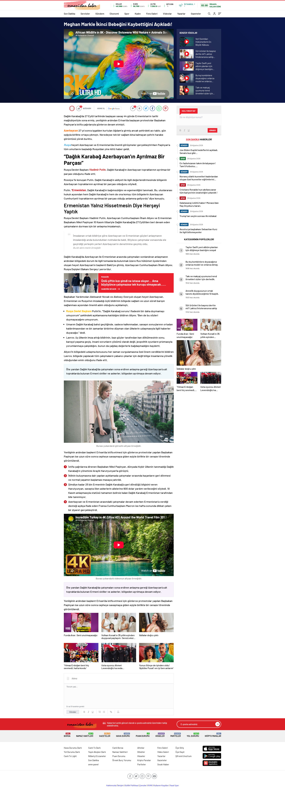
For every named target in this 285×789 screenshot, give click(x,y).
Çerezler (143, 785)
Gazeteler (196, 13)
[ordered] (100, 712)
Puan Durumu (143, 735)
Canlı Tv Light (70, 756)
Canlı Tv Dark (94, 747)
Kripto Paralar (213, 735)
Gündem (99, 13)
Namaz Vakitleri (84, 735)
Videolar (167, 13)
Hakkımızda (111, 785)
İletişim (120, 785)
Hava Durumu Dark (73, 747)
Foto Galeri (151, 13)
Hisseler (160, 735)
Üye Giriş (179, 747)
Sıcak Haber (163, 764)
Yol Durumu (193, 735)
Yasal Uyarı (174, 785)
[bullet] (104, 712)
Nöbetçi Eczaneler (97, 756)
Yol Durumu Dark (72, 752)
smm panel (93, 764)
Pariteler (175, 735)
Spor (126, 13)
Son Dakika (69, 13)
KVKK (150, 785)
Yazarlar (181, 13)
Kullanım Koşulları (161, 785)
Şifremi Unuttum (183, 756)
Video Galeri (163, 752)
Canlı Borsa (117, 747)
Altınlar (140, 747)
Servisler (85, 13)
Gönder (72, 712)
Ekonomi (114, 13)
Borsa (67, 735)
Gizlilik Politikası (131, 785)
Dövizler (141, 752)
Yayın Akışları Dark (97, 752)
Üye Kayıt (180, 752)
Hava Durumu (123, 735)
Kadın (138, 13)
